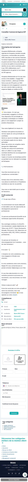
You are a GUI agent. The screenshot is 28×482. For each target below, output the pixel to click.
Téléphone (5, 383)
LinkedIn (14, 295)
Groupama (12, 24)
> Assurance (5, 448)
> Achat (4, 446)
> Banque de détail (7, 450)
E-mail (4, 376)
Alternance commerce (9, 426)
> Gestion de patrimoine (8, 454)
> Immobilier (5, 456)
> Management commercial (9, 458)
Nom (16, 369)
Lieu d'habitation (7, 390)
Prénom (4, 369)
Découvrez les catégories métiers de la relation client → (14, 440)
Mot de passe (6, 397)
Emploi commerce (8, 428)
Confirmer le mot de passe (10, 404)
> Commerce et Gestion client (9, 452)
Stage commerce (8, 425)
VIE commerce (7, 429)
